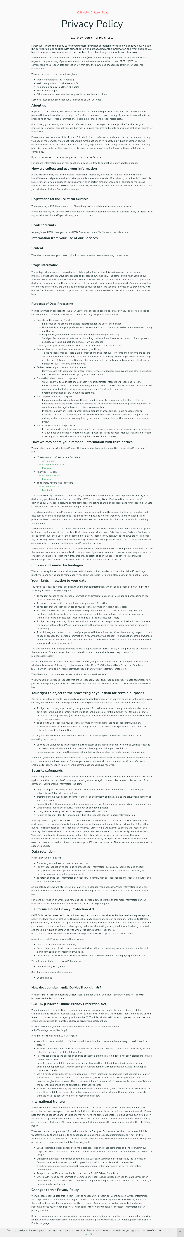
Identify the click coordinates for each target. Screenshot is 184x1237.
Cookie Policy (140, 574)
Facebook (47, 489)
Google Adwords (51, 486)
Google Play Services (53, 464)
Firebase (47, 468)
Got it (93, 1234)
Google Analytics (51, 475)
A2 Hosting (48, 460)
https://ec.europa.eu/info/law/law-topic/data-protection (95, 668)
